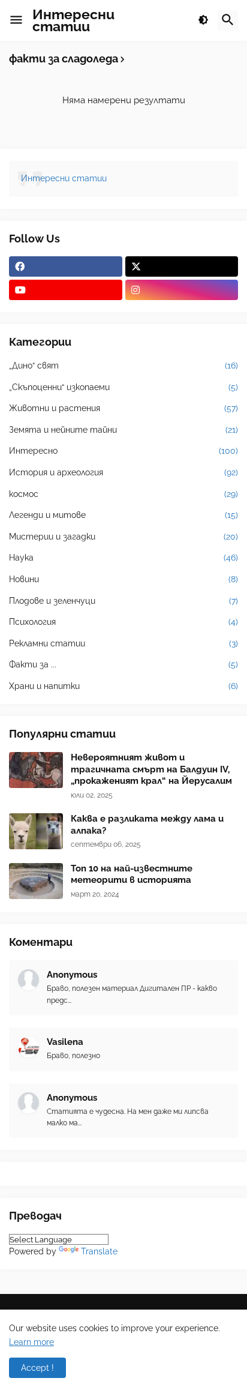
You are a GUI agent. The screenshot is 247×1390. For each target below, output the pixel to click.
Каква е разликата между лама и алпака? (147, 824)
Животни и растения (123, 408)
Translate (99, 1251)
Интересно (123, 451)
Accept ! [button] (37, 1368)
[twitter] (182, 266)
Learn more (31, 1342)
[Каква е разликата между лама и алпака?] (36, 831)
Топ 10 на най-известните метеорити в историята (131, 874)
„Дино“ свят (123, 365)
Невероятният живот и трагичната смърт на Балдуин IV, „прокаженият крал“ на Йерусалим (151, 769)
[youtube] (65, 290)
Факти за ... (123, 664)
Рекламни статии (123, 643)
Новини (123, 579)
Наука (123, 557)
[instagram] (182, 290)
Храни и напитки (123, 686)
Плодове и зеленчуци (123, 601)
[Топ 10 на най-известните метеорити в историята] (36, 881)
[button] (16, 20)
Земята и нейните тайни (123, 430)
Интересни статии (73, 20)
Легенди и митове (123, 515)
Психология (123, 622)
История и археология (123, 472)
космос (123, 494)
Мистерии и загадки (123, 536)
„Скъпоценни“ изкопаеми (123, 387)
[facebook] (65, 266)
